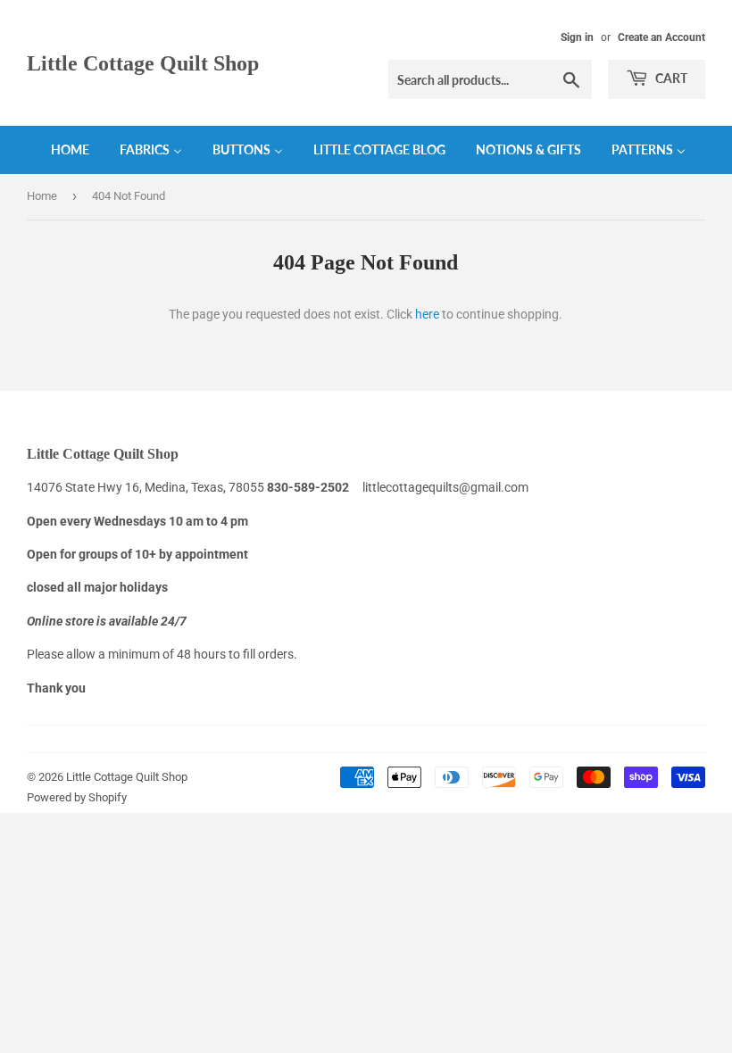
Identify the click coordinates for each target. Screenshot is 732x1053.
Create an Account (661, 37)
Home (42, 196)
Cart (670, 78)
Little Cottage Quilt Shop (143, 63)
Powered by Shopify (77, 797)
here (427, 314)
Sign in (577, 37)
